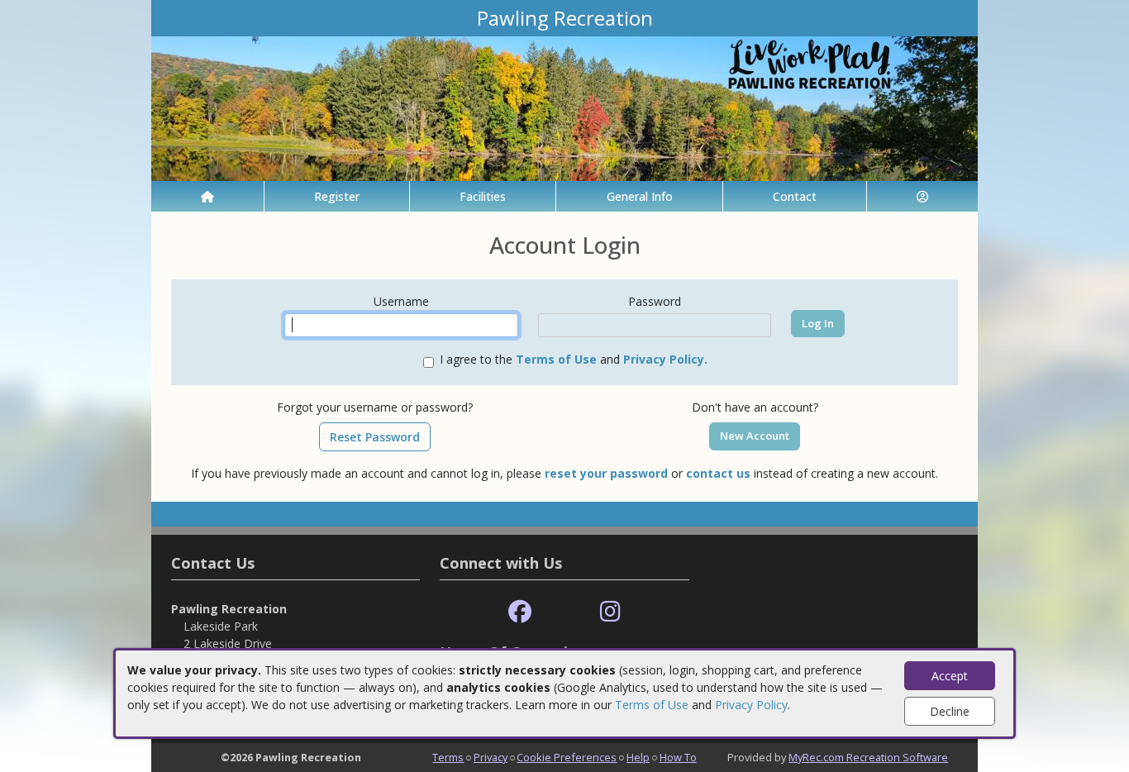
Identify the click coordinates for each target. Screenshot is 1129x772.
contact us (718, 473)
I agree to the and (573, 359)
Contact (795, 196)
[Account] (922, 196)
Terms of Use (651, 704)
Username (401, 301)
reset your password (606, 473)
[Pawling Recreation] (564, 107)
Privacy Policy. (665, 359)
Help (638, 757)
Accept (949, 676)
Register (337, 196)
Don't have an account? (755, 407)
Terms (448, 757)
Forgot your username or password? (375, 407)
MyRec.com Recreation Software (868, 757)
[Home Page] (207, 196)
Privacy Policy (751, 704)
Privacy (490, 757)
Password (654, 301)
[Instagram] (610, 612)
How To (678, 757)
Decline (949, 711)
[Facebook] (519, 612)
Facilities (483, 196)
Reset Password (375, 437)
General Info (640, 196)
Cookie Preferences (567, 757)
